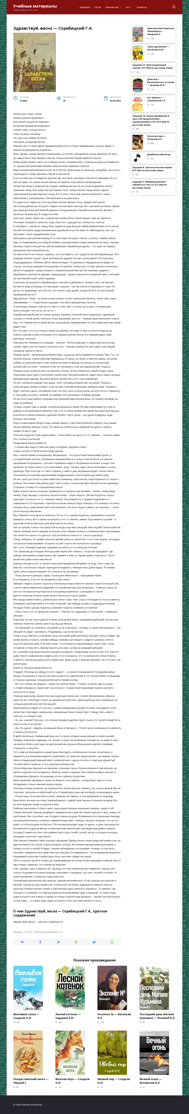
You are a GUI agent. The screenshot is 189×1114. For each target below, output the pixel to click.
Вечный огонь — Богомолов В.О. (151, 1080)
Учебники (84, 7)
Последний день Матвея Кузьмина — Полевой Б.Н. (157, 1016)
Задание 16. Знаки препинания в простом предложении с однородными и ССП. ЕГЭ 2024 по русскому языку (151, 120)
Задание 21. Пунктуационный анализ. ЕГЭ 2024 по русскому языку (152, 66)
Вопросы (142, 7)
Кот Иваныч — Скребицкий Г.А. (156, 99)
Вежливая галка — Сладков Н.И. (26, 1016)
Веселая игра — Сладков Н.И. (72, 1080)
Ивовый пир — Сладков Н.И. (113, 1080)
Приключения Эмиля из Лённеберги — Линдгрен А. (160, 31)
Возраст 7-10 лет (23, 932)
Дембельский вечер (158, 154)
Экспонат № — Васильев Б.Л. (114, 1016)
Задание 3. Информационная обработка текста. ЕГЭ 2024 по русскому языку (149, 184)
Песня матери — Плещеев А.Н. (156, 138)
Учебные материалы (35, 6)
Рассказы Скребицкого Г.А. (49, 932)
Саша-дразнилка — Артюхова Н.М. (158, 48)
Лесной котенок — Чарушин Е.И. (68, 1016)
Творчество (112, 7)
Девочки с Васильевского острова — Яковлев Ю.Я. (160, 82)
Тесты (97, 7)
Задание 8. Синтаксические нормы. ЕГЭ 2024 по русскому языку (152, 169)
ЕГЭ (128, 7)
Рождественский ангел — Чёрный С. (31, 1080)
